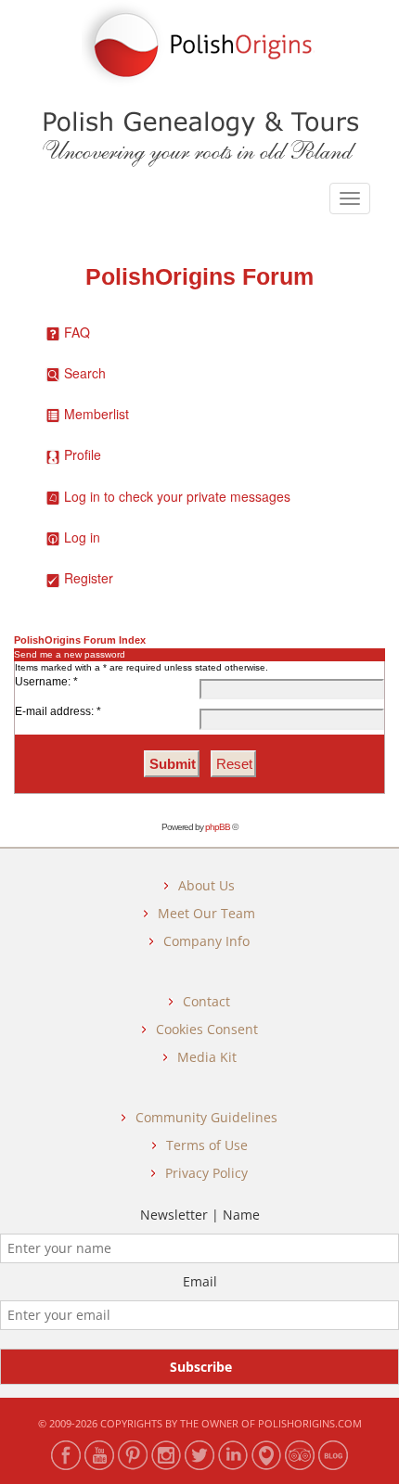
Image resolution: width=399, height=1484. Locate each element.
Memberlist (96, 413)
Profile (82, 454)
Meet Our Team (206, 913)
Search (85, 373)
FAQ (77, 332)
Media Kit (207, 1057)
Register (88, 578)
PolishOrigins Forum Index (80, 640)
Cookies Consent (207, 1029)
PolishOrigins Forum (199, 276)
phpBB (217, 827)
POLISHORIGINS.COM (310, 1423)
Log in (82, 537)
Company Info (206, 941)
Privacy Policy (206, 1173)
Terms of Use (207, 1145)
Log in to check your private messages (177, 496)
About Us (206, 885)
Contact (206, 1001)
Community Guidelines (206, 1117)
